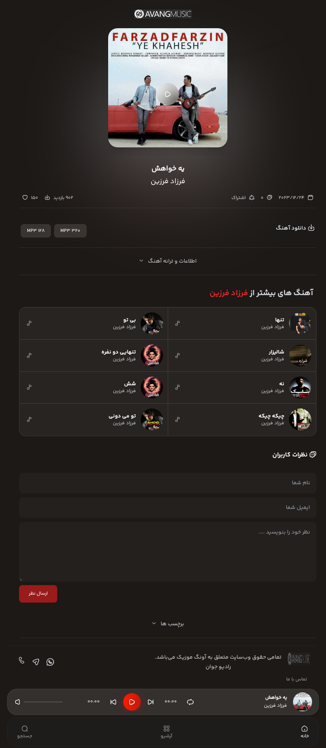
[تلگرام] (35, 662)
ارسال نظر (38, 593)
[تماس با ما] (20, 662)
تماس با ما (296, 679)
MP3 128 (36, 231)
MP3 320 (70, 231)
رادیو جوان (218, 667)
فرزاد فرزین (229, 293)
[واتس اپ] (49, 662)
